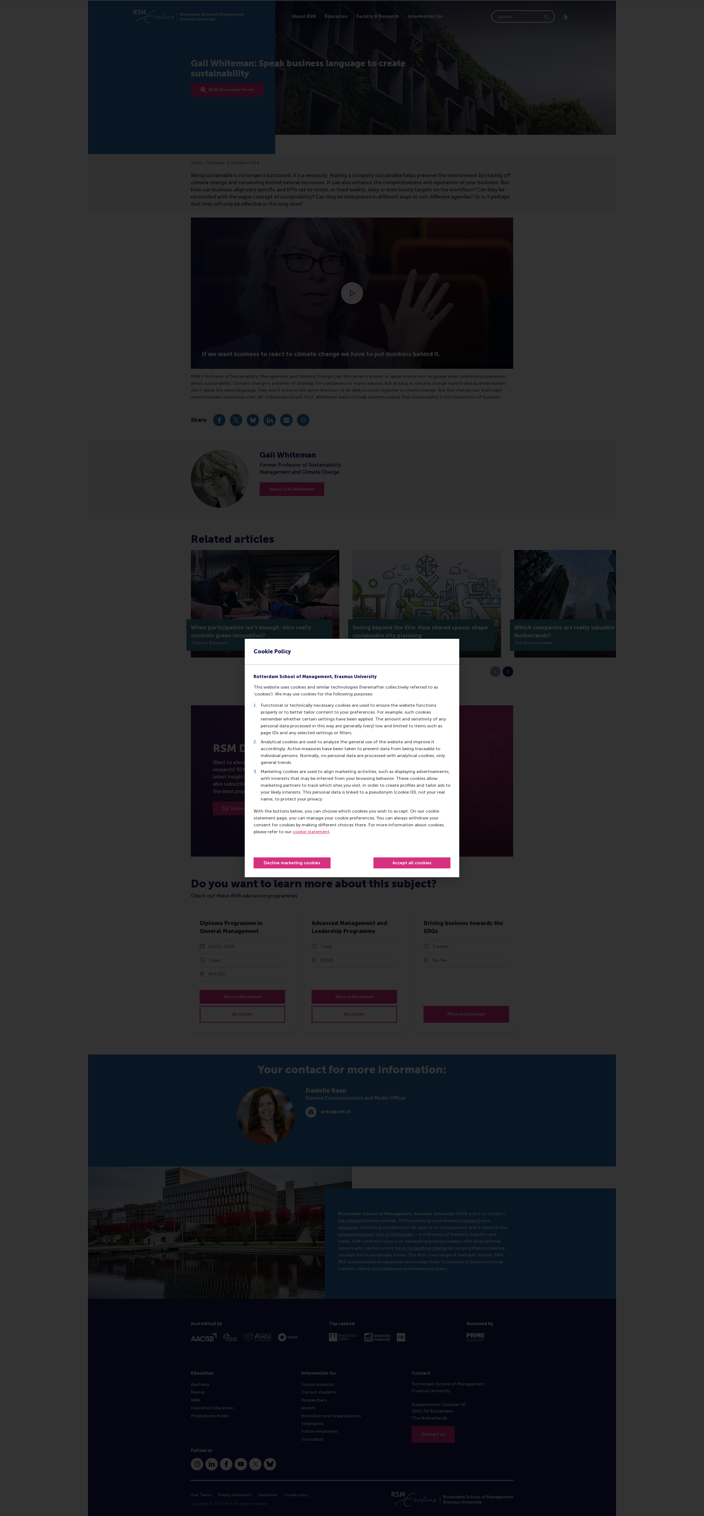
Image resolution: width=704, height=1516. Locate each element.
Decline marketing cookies (292, 862)
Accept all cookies (411, 862)
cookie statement (311, 831)
